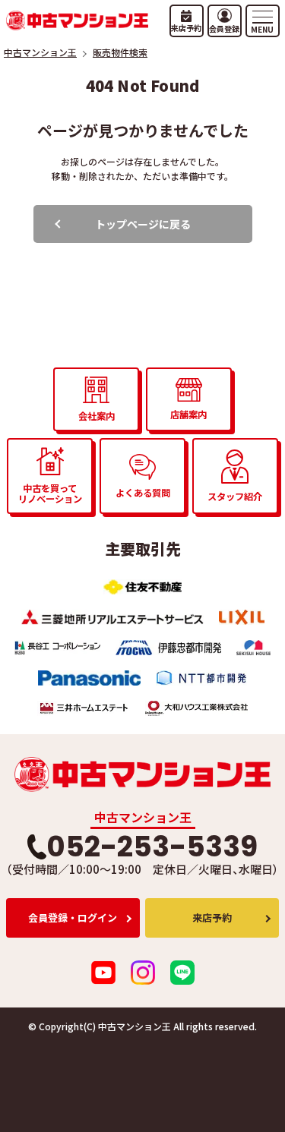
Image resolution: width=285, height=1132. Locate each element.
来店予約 (212, 917)
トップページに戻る (143, 224)
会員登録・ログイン (72, 917)
